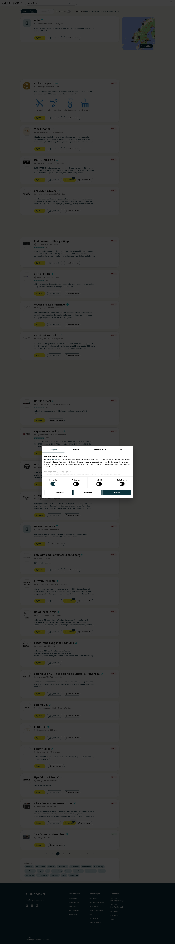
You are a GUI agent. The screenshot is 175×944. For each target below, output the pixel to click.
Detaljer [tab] (76, 449)
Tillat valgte (87, 492)
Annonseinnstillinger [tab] (98, 449)
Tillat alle (116, 492)
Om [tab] (121, 449)
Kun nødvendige (58, 492)
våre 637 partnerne (55, 459)
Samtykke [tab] (53, 450)
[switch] (76, 484)
